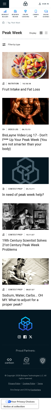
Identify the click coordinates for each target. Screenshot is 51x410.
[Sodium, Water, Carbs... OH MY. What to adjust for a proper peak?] (25, 271)
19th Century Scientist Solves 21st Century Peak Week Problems (24, 245)
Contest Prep (15, 188)
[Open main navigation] (4, 4)
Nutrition (13, 83)
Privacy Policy (14, 383)
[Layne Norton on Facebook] (25, 337)
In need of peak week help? (23, 195)
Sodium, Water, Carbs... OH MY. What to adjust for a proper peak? (22, 300)
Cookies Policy (29, 383)
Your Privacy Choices (23, 401)
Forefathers (36, 389)
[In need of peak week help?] (25, 170)
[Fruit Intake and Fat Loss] (25, 65)
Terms (40, 383)
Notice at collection (14, 406)
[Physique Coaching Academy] (42, 361)
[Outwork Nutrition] (26, 361)
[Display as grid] (41, 33)
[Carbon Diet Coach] (9, 361)
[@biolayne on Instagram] (19, 337)
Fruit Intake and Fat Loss (21, 89)
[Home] (3, 22)
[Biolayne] (25, 4)
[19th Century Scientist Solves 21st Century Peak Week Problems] (25, 216)
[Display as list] (46, 33)
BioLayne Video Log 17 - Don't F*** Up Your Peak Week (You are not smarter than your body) (24, 142)
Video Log (13, 129)
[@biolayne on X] (30, 337)
